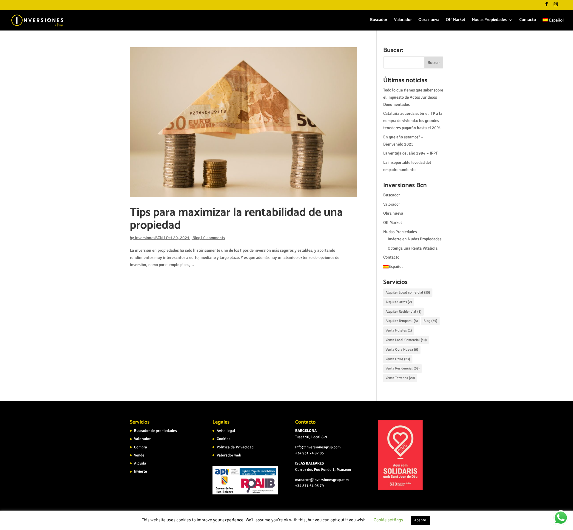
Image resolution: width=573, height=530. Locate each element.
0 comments (214, 237)
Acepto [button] (420, 520)
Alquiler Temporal (402, 321)
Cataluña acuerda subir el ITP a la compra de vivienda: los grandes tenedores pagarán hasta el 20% (412, 120)
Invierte (140, 471)
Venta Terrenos (400, 378)
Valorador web (229, 455)
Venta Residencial (403, 368)
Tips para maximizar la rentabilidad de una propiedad (236, 219)
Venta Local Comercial (406, 340)
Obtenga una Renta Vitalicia (413, 248)
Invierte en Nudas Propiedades (414, 239)
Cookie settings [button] (388, 520)
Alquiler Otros (399, 302)
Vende (139, 455)
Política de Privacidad (235, 447)
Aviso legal (226, 430)
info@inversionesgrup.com (318, 447)
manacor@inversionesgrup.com (322, 479)
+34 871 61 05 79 (309, 485)
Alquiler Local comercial (408, 292)
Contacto (527, 20)
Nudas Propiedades (489, 20)
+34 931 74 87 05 (309, 453)
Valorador (403, 20)
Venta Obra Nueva (402, 349)
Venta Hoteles (399, 330)
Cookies (223, 438)
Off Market (455, 20)
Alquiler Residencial (403, 311)
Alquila (140, 463)
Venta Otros (398, 359)
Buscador (378, 20)
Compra (140, 447)
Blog (196, 237)
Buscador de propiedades (155, 430)
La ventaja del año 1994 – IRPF (410, 153)
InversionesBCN (149, 237)
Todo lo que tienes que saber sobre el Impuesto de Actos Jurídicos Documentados (413, 97)
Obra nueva (428, 20)
